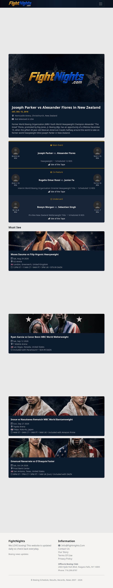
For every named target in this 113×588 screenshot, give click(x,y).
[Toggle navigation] (100, 4)
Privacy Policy (65, 558)
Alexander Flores (66, 153)
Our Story (63, 552)
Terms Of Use (65, 555)
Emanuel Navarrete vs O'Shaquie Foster (32, 461)
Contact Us (64, 548)
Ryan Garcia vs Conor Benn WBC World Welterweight (39, 336)
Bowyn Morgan (45, 207)
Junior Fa (69, 180)
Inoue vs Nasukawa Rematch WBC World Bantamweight (42, 419)
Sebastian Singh (67, 207)
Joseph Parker (45, 153)
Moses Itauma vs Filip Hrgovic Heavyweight (35, 254)
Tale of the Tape (57, 164)
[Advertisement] (56, 29)
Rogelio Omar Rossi (49, 180)
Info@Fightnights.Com (73, 545)
